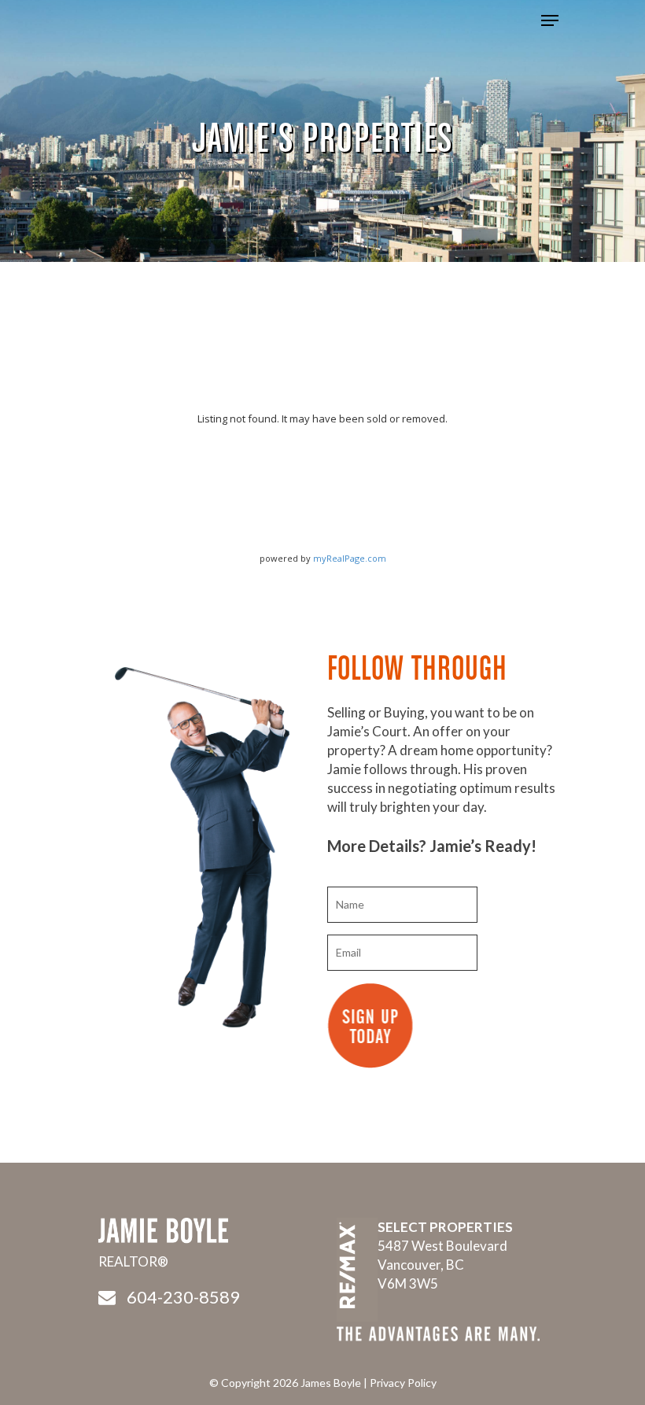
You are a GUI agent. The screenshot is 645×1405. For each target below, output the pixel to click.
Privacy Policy (403, 1382)
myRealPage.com (349, 558)
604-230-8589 (183, 1296)
